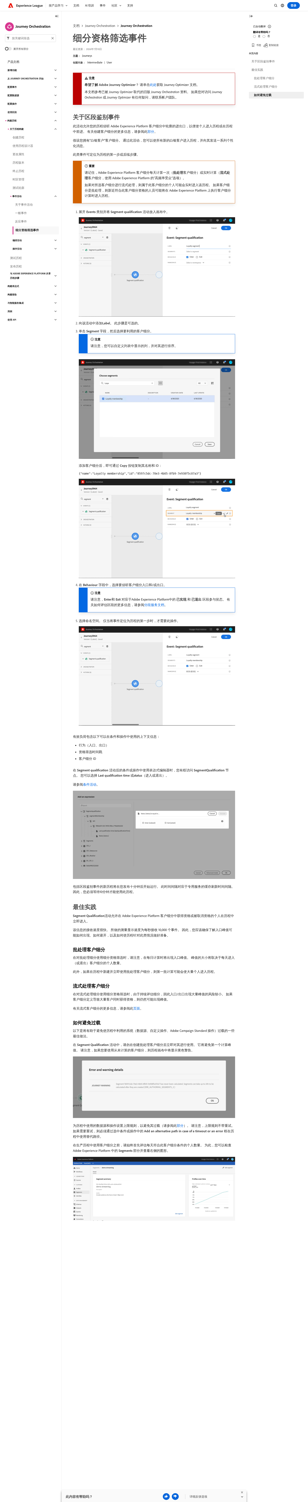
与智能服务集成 (16, 302)
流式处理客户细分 (265, 86)
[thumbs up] (166, 1496)
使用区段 (12, 112)
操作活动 (17, 248)
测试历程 (16, 258)
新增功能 (12, 70)
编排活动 (17, 240)
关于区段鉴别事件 (263, 61)
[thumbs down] (175, 1496)
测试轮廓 (18, 188)
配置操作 (12, 103)
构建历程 (12, 120)
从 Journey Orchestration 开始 (26, 78)
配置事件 (12, 86)
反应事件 (21, 221)
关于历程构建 (17, 129)
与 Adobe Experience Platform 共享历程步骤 (30, 275)
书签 (258, 45)
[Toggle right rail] (251, 16)
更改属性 (18, 154)
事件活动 (17, 196)
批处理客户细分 (264, 78)
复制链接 (274, 45)
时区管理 (18, 179)
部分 (151, 131)
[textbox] (30, 38)
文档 (76, 26)
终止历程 (18, 171)
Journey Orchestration (100, 26)
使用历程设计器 (23, 146)
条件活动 (89, 784)
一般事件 (21, 213)
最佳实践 (257, 70)
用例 (10, 311)
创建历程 (18, 137)
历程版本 (18, 162)
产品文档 (13, 62)
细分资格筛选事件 (27, 230)
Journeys (87, 56)
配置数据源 (13, 95)
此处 (153, 85)
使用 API (12, 319)
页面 (136, 1008)
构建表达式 (13, 286)
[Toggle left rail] (56, 16)
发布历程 (16, 266)
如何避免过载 (263, 95)
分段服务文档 (154, 605)
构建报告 (12, 294)
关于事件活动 (24, 204)
